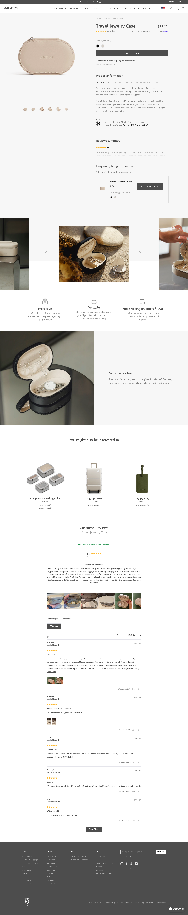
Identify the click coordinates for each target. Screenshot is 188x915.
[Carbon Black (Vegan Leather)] (97, 46)
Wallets (25, 873)
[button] (101, 147)
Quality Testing (53, 866)
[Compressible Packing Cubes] (45, 474)
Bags (24, 866)
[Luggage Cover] (94, 474)
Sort (119, 635)
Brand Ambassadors (79, 860)
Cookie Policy (123, 903)
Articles (50, 877)
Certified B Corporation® (135, 125)
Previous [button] (12, 56)
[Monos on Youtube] (136, 864)
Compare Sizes (28, 884)
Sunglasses (27, 870)
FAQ (97, 860)
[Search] (171, 9)
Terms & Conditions (104, 873)
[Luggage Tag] (142, 474)
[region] (94, 601)
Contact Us (100, 856)
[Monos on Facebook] (126, 864)
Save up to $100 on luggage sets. (94, 2)
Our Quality (52, 863)
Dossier (50, 873)
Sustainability (52, 870)
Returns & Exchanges (105, 863)
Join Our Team (53, 884)
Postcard (50, 880)
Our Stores (51, 856)
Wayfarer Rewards (79, 856)
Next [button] (79, 56)
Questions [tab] (66, 618)
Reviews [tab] (52, 618)
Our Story (51, 860)
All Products (27, 856)
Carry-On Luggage (30, 860)
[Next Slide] (139, 601)
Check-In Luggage (30, 863)
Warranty (100, 866)
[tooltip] (102, 565)
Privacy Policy (109, 903)
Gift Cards (26, 880)
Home (98, 18)
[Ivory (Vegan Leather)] (102, 46)
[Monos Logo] (11, 8)
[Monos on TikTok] (131, 864)
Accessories (27, 877)
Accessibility (160, 903)
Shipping (99, 870)
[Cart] (183, 8)
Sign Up (161, 852)
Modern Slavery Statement (142, 903)
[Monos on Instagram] (121, 864)
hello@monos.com (136, 869)
